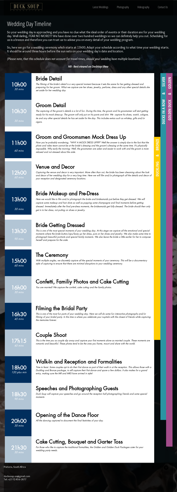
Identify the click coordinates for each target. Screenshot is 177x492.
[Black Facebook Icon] (153, 467)
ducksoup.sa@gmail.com (17, 476)
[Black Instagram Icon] (159, 467)
